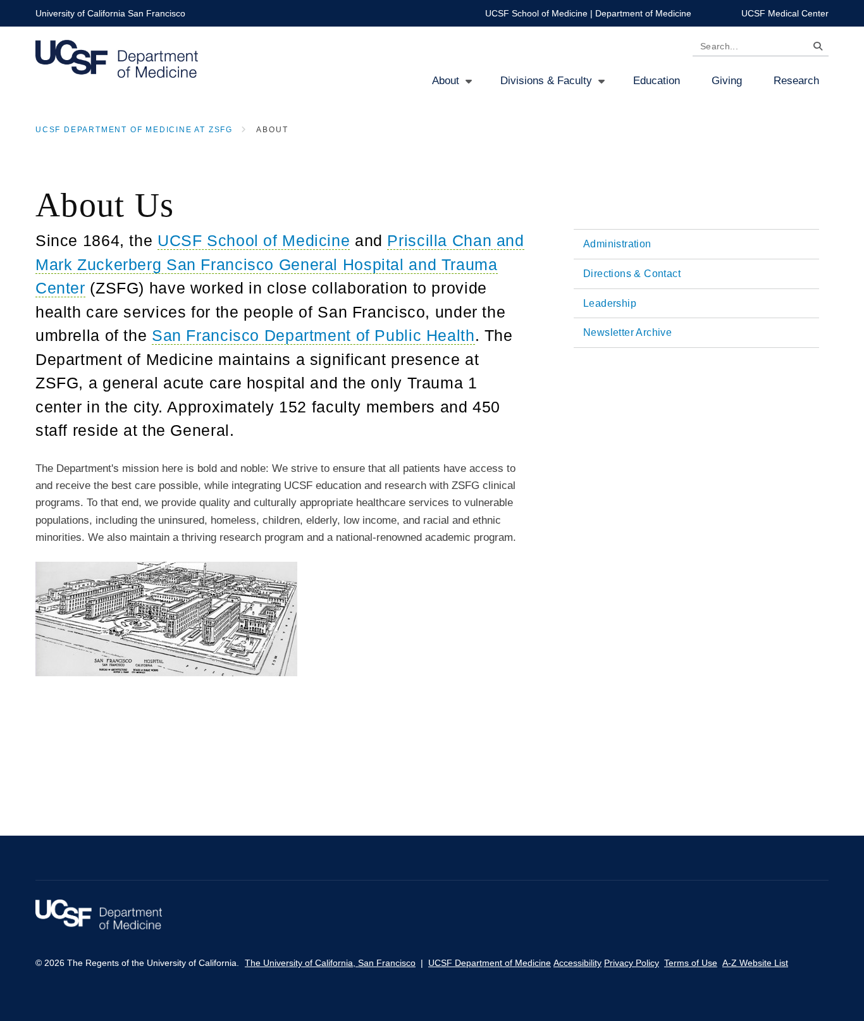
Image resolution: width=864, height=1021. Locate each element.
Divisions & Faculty (546, 81)
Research (796, 81)
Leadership (609, 303)
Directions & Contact (632, 273)
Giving (727, 81)
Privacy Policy (631, 963)
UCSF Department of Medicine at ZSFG (134, 129)
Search (815, 48)
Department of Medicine (643, 13)
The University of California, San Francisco (330, 963)
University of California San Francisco (110, 13)
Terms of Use (690, 963)
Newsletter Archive (627, 332)
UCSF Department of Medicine (489, 963)
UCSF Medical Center (785, 13)
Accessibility (577, 963)
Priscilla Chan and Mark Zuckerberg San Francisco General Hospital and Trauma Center (279, 264)
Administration (617, 243)
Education (656, 81)
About (445, 81)
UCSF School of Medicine (536, 13)
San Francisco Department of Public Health (313, 335)
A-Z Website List (755, 963)
